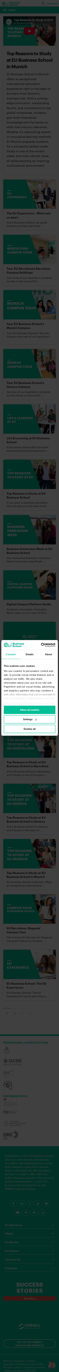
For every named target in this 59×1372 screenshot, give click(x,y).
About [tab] (48, 654)
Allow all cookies (29, 709)
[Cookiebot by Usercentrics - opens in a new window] (41, 645)
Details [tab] (30, 654)
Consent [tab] (11, 654)
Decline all (29, 729)
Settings (28, 719)
